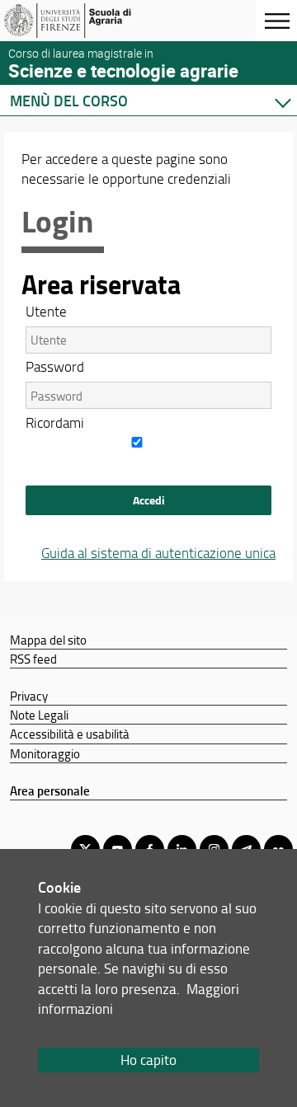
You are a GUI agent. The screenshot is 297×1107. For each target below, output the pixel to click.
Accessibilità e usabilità (70, 734)
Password (55, 366)
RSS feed (33, 659)
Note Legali (39, 715)
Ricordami (55, 422)
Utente (46, 311)
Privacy (29, 696)
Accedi (149, 500)
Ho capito (148, 1059)
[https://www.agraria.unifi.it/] (93, 20)
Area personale (50, 790)
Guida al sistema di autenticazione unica (158, 552)
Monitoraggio (45, 753)
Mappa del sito (48, 640)
